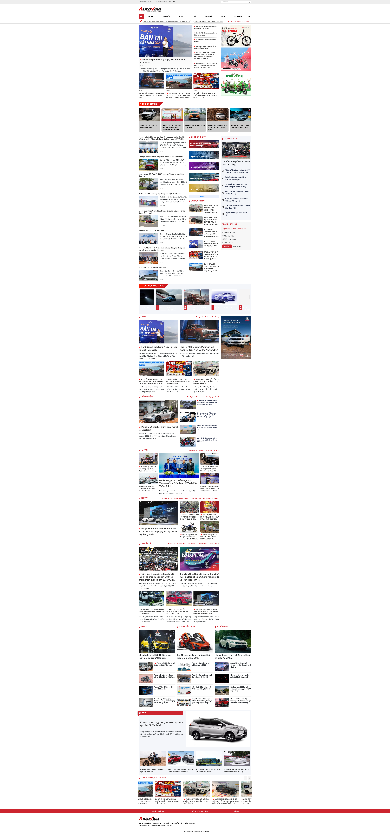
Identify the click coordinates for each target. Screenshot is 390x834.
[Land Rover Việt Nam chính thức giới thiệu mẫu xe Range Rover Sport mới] (148, 221)
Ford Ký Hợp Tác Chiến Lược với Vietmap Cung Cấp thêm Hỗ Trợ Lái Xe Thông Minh (178, 483)
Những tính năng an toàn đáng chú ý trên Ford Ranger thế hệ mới (207, 427)
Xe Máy (144, 498)
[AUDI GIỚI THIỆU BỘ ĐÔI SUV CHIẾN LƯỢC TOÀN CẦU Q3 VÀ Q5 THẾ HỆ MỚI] (206, 368)
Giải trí (217, 544)
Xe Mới (144, 627)
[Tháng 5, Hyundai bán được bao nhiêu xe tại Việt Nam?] (148, 165)
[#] (236, 337)
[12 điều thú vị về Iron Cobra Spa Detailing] (236, 150)
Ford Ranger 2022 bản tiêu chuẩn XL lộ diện (154, 309)
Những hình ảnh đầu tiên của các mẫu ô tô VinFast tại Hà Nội (236, 770)
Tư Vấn (144, 450)
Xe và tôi (216, 450)
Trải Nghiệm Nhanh (212, 397)
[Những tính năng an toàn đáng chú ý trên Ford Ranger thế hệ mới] (188, 429)
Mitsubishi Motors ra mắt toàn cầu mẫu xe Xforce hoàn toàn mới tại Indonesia (207, 402)
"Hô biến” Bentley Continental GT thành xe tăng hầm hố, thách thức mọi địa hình (237, 171)
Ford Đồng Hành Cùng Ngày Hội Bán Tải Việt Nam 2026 (163, 61)
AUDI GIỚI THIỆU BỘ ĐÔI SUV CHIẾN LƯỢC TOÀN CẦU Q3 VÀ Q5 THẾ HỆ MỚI (198, 21)
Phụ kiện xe (193, 450)
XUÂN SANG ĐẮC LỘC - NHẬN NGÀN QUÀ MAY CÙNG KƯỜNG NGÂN (209, 517)
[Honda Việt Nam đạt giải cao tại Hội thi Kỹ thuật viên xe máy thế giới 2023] (148, 459)
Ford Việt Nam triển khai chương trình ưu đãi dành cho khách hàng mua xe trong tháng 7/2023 (205, 65)
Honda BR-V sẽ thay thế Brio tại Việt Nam (148, 126)
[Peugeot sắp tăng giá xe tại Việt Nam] (195, 114)
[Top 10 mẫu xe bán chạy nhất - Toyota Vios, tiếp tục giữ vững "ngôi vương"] (184, 702)
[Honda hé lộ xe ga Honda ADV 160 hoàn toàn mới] (222, 678)
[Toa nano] (236, 59)
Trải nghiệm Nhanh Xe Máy (180, 498)
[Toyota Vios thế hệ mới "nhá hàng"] (182, 297)
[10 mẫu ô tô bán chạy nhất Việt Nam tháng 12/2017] (184, 690)
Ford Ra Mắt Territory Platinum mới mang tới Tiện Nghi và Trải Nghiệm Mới (151, 95)
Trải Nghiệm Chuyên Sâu (195, 397)
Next (247, 300)
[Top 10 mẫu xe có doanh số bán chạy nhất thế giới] (184, 678)
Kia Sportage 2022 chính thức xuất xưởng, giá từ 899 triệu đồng (240, 689)
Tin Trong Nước (196, 498)
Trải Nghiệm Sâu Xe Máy (211, 498)
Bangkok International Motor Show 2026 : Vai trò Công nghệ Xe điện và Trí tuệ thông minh (158, 531)
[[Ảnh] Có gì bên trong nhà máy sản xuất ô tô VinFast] (209, 758)
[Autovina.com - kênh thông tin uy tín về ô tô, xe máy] (150, 8)
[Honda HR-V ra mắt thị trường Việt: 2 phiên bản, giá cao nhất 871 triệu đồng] (222, 702)
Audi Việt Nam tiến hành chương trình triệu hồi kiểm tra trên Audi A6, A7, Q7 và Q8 (209, 469)
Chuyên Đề (146, 544)
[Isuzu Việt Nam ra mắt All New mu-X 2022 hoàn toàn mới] (237, 297)
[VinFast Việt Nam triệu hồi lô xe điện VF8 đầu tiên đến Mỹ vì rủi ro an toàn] (148, 478)
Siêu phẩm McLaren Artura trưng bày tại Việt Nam (209, 309)
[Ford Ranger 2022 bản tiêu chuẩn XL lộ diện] (154, 297)
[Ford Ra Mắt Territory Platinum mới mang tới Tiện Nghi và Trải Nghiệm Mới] (151, 81)
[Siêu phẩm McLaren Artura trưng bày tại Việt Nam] (209, 297)
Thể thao (194, 544)
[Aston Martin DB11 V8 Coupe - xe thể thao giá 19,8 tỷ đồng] (222, 666)
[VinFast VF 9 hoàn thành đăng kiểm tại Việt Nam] (240, 114)
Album (211, 544)
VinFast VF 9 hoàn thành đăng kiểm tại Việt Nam (240, 126)
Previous (142, 300)
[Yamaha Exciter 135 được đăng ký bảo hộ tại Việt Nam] (146, 678)
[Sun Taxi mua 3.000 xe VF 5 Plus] (148, 239)
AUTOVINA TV (230, 139)
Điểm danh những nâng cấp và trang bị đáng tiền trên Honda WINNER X (207, 440)
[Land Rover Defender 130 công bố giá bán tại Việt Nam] (218, 114)
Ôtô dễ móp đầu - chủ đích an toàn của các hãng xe (235, 178)
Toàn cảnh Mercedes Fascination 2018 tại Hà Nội (237, 193)
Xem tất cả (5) (204, 196)
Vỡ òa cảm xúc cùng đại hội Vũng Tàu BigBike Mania (159, 194)
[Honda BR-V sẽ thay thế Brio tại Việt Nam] (149, 114)
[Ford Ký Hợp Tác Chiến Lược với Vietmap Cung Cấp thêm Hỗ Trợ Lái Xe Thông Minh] (179, 465)
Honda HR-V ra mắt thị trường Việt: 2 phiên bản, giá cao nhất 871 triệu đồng (240, 701)
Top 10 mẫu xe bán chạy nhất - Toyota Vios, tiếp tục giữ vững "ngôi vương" (202, 701)
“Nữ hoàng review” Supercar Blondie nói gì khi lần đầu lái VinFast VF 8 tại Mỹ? (206, 415)
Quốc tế (207, 317)
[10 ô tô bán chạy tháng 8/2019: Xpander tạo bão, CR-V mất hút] (218, 729)
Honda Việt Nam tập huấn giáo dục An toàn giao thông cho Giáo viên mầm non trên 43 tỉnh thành (171, 128)
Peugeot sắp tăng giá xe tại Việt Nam (195, 126)
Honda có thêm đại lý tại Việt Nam (152, 267)
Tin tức (141, 65)
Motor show (171, 544)
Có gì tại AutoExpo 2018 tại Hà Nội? (236, 214)
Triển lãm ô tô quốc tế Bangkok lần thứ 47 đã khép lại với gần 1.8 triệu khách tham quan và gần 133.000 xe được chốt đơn (157, 577)
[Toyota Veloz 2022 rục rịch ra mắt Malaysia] (146, 690)
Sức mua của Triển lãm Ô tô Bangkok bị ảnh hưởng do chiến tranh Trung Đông (177, 611)
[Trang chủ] (141, 16)
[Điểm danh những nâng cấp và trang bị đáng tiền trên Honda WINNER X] (188, 442)
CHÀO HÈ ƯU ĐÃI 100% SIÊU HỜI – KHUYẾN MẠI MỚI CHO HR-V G (209, 800)
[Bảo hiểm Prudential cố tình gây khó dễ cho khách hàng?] (236, 84)
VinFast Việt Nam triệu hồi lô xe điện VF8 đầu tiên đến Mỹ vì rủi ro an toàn (147, 489)
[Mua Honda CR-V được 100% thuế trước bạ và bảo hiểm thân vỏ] (148, 184)
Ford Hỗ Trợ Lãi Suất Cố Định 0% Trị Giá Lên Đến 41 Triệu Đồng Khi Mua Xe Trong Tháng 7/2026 (178, 95)
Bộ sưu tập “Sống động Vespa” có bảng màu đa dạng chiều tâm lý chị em (164, 701)
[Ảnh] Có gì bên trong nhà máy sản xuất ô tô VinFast (208, 770)
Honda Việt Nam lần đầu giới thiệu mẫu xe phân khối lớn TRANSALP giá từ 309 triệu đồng (189, 537)
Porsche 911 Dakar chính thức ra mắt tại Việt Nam (158, 428)
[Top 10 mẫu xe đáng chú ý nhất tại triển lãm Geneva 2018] (195, 641)
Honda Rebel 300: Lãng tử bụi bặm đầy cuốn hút (152, 770)
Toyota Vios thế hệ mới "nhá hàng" (182, 309)
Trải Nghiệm (147, 396)
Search (248, 1)
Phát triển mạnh (230, 239)
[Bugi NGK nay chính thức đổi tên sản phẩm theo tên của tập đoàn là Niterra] (209, 478)
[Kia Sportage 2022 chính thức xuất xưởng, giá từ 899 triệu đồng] (222, 690)
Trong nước (162, 205)
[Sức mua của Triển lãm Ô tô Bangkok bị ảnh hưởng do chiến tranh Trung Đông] (179, 598)
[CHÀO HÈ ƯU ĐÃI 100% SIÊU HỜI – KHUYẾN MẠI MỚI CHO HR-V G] (210, 789)
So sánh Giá (223, 627)
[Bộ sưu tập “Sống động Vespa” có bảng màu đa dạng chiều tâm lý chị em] (146, 702)
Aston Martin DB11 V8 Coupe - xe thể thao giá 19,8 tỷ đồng (240, 665)
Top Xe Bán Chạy (187, 627)
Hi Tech (179, 544)
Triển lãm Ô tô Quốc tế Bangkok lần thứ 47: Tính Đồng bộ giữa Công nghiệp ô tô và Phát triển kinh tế (199, 577)
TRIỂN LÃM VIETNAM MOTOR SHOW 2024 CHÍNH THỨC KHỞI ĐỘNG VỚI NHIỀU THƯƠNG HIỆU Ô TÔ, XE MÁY (189, 517)
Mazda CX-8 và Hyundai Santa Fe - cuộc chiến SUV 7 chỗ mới (181, 770)
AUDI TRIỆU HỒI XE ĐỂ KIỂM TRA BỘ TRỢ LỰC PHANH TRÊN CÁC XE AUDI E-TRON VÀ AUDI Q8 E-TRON (181, 801)
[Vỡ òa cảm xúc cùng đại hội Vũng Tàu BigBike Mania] (148, 201)
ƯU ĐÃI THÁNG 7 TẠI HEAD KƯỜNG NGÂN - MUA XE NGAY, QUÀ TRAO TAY (144, 21)
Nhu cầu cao (228, 242)
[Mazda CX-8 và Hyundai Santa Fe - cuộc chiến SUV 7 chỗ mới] (181, 758)
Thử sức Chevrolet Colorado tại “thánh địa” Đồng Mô (236, 200)
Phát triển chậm (230, 233)
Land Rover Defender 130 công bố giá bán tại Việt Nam (217, 127)
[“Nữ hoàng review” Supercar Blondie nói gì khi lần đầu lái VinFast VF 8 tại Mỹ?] (188, 417)
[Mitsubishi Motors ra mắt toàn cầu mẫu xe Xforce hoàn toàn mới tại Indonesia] (188, 404)
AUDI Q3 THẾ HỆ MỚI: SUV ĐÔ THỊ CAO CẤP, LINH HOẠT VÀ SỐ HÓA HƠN (152, 801)
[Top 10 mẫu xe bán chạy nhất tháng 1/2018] (184, 666)
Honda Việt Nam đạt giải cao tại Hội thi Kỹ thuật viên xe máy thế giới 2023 (148, 469)
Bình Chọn (227, 246)
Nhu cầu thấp (229, 236)
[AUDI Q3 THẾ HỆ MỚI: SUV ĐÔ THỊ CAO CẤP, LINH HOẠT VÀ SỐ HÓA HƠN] (152, 789)
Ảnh (144, 713)
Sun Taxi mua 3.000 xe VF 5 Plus (151, 231)
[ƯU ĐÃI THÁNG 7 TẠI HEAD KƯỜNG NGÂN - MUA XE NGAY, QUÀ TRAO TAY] (206, 81)
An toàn (201, 450)
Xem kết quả (237, 246)
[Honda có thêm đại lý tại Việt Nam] (148, 275)
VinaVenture (203, 544)
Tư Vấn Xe (208, 450)
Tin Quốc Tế (165, 498)
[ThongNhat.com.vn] (236, 35)
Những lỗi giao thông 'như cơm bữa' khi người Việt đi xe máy (236, 186)
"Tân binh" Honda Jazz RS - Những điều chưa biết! (237, 207)
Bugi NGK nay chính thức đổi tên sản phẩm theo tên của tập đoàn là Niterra (209, 489)
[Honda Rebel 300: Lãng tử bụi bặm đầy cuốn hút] (153, 758)
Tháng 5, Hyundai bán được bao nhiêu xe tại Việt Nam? (161, 157)
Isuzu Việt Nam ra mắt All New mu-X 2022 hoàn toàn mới (238, 309)
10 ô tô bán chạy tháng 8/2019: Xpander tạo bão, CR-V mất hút (161, 724)
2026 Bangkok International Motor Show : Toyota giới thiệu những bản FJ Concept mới (151, 611)
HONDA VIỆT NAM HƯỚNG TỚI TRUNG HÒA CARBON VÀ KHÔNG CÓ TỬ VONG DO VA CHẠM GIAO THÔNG (208, 537)
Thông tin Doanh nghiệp (153, 778)
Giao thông (215, 317)
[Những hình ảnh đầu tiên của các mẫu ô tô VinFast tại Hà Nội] (237, 758)
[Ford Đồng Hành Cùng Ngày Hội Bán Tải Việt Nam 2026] (165, 41)
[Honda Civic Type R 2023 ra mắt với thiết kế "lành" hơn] (233, 641)
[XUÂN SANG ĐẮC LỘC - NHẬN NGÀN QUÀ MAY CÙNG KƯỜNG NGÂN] (209, 507)
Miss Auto (186, 544)
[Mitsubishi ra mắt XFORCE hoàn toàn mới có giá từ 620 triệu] (157, 641)
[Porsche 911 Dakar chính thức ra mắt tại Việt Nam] (158, 411)
